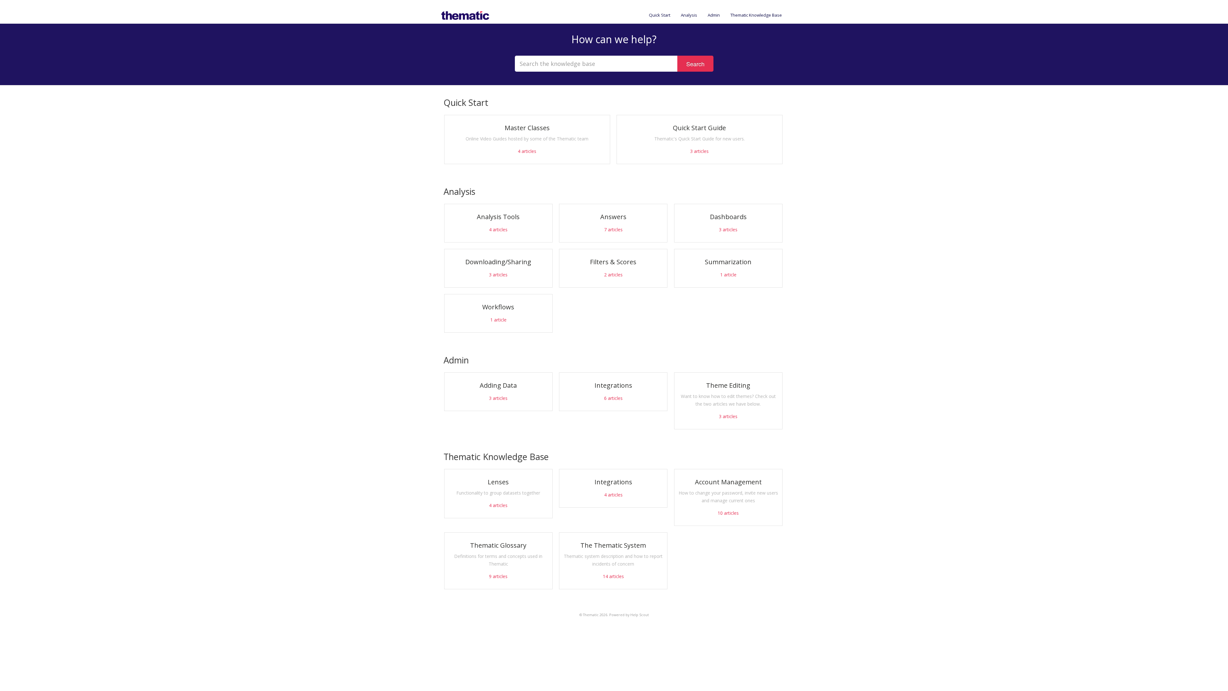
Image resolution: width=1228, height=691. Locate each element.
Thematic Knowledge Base (756, 15)
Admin (714, 15)
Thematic (591, 614)
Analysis (689, 15)
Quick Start (659, 15)
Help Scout (639, 614)
